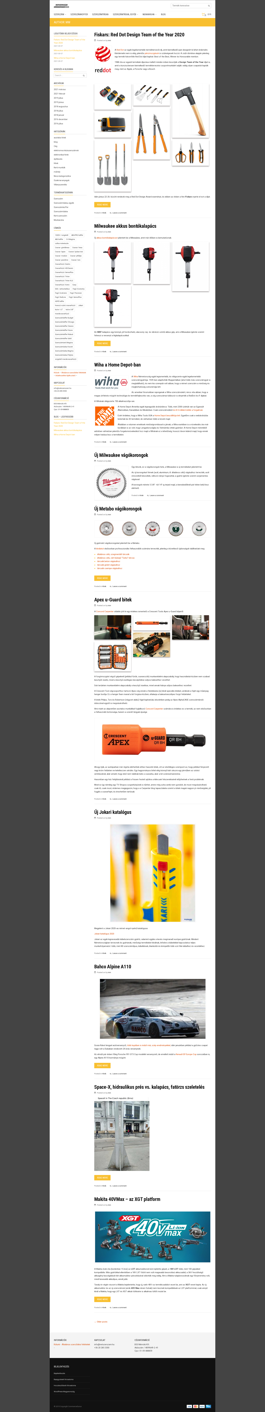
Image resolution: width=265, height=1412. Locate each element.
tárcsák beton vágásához (108, 561)
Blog (163, 14)
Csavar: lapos (60, 252)
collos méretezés (62, 243)
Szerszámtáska (100, 14)
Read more (102, 204)
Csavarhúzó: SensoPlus (64, 272)
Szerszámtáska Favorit (64, 347)
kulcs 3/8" (70, 310)
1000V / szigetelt (61, 235)
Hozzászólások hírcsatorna (65, 1385)
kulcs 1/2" (59, 310)
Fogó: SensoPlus (75, 297)
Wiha (135, 376)
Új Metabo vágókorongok (118, 509)
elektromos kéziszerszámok (66, 150)
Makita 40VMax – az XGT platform (127, 1199)
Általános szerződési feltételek (73, 373)
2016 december (61, 119)
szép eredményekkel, (161, 1045)
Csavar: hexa (77, 248)
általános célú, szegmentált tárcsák (113, 554)
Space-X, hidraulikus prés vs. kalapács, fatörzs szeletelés (149, 1087)
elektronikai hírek (61, 155)
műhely (57, 172)
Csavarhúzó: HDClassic (64, 268)
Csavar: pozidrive (61, 260)
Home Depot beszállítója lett (167, 415)
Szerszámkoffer (79, 14)
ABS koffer (59, 239)
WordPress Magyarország (64, 1392)
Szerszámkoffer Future (64, 330)
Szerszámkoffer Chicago (64, 322)
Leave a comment (119, 213)
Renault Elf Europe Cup (186, 1054)
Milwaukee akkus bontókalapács (125, 226)
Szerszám (59, 14)
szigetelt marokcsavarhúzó (65, 359)
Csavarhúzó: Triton (62, 276)
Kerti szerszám (60, 216)
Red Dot (120, 50)
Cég (55, 146)
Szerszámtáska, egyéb (124, 14)
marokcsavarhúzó (62, 314)
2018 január (59, 115)
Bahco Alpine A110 (112, 967)
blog (56, 142)
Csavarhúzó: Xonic (62, 285)
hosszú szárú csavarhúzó (65, 305)
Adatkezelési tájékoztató (65, 375)
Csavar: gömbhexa (62, 248)
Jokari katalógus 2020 (104, 934)
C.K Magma (70, 239)
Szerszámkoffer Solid (63, 338)
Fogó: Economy (78, 289)
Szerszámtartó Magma (64, 343)
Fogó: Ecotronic (61, 293)
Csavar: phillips (76, 256)
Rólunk (56, 373)
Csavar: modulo (61, 256)
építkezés (58, 159)
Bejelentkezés (59, 1373)
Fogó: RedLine (60, 297)
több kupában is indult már (139, 1045)
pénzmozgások (152, 53)
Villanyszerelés (60, 185)
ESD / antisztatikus (62, 289)
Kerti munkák (59, 167)
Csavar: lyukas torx (75, 252)
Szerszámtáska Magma (64, 351)
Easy (74, 285)
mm (109, 40)
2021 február (59, 94)
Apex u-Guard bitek (113, 600)
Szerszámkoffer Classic (64, 326)
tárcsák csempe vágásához (109, 568)
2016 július (58, 123)
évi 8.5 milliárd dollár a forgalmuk (188, 410)
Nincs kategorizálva (62, 176)
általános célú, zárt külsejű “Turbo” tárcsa (115, 558)
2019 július (58, 98)
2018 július (58, 111)
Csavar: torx (75, 260)
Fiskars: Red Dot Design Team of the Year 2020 (139, 35)
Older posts (100, 1322)
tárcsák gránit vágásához (108, 565)
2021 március (60, 89)
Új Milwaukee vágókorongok (121, 455)
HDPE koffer (59, 301)
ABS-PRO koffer (77, 235)
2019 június (59, 102)
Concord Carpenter (105, 611)
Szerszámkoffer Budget (64, 318)
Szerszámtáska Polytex (64, 355)
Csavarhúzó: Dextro (62, 264)
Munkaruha (148, 14)
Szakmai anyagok (61, 180)
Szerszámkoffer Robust (64, 334)
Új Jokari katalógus (112, 812)
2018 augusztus (61, 106)
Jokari (80, 305)
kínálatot (100, 548)
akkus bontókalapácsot (107, 238)
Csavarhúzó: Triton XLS (64, 281)
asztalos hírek (60, 138)
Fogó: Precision (76, 293)
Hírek (104, 213)
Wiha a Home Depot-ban (117, 365)
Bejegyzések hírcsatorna (63, 1379)
